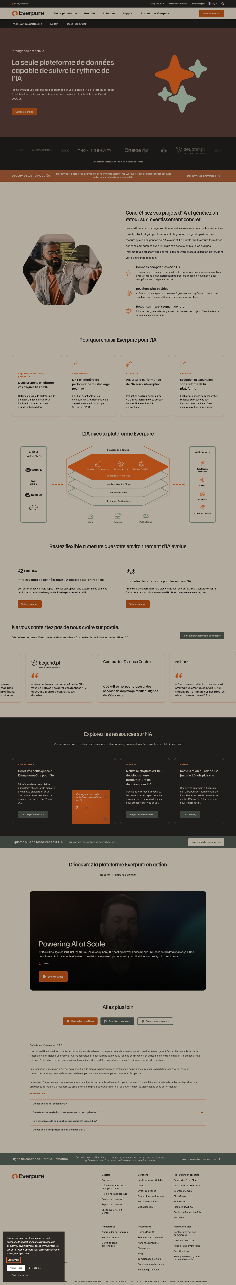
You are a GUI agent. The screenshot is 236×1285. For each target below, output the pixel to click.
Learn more (14, 1259)
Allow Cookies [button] (16, 1267)
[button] (18, 1275)
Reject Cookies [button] (34, 1267)
